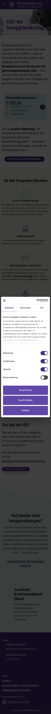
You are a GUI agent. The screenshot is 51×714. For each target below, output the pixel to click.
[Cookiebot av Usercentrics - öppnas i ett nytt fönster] (36, 300)
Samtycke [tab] (9, 308)
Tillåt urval (25, 400)
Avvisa (25, 410)
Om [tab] (41, 308)
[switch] (44, 361)
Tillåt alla (25, 390)
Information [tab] (25, 308)
